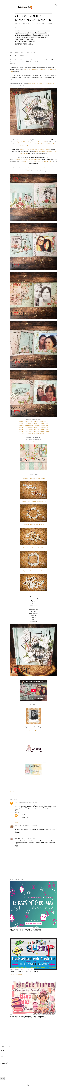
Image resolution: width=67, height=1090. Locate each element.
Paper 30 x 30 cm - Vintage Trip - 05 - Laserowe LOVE (33, 429)
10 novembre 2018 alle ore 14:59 (37, 815)
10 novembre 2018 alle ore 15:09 (29, 825)
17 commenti (19, 1020)
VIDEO (25, 44)
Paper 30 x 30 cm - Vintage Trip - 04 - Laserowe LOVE (32, 142)
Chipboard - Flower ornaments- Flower (34, 571)
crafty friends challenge (33, 730)
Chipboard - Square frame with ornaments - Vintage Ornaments (33, 547)
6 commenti (18, 933)
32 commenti (19, 974)
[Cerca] (56, 4)
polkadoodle (33, 732)
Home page (18, 44)
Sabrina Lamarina (25, 815)
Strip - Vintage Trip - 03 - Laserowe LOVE (33, 433)
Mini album (24, 794)
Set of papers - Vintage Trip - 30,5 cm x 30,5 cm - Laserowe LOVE (33, 441)
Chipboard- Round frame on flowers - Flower (33, 501)
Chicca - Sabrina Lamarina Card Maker (33, 18)
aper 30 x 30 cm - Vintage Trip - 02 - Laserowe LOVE (34, 427)
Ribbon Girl (18, 825)
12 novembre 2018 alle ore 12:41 (28, 838)
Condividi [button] (12, 791)
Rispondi (17, 822)
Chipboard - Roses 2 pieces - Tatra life (33, 524)
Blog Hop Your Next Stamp (24, 971)
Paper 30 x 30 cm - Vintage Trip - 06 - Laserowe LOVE (33, 431)
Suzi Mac (17, 838)
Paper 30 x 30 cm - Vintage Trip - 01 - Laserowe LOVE (34, 421)
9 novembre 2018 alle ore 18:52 (29, 802)
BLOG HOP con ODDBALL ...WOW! (25, 930)
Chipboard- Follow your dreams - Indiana (33, 478)
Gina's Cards (18, 802)
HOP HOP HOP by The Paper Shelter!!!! (28, 1017)
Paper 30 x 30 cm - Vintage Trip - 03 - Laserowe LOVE (34, 149)
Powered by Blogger (35, 1085)
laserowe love (18, 794)
